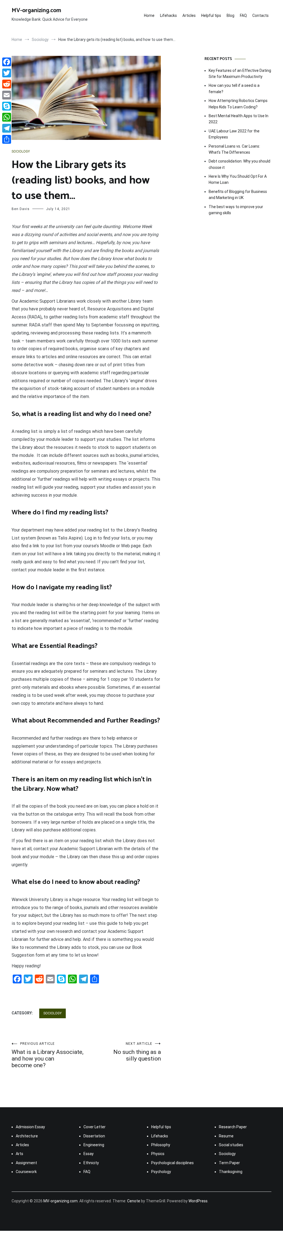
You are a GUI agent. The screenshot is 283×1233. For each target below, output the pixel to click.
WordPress (198, 1201)
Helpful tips (211, 15)
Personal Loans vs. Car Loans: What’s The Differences (234, 149)
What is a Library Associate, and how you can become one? (47, 1055)
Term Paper (229, 1163)
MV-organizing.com (36, 10)
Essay (88, 1153)
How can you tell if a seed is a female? (234, 88)
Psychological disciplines (172, 1163)
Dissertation (94, 1136)
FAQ (243, 15)
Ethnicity (91, 1163)
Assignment (26, 1163)
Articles (189, 15)
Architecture (27, 1136)
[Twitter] (6, 72)
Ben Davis (21, 209)
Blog (230, 15)
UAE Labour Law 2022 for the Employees (234, 134)
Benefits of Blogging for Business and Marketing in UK (238, 194)
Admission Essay (30, 1127)
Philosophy (160, 1145)
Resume (226, 1136)
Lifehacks (168, 15)
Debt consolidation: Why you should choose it (239, 164)
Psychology (161, 1171)
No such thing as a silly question (137, 1052)
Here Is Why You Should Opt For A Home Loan (238, 179)
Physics (157, 1153)
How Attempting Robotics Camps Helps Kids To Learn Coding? (238, 103)
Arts (19, 1153)
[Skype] (6, 106)
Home (149, 15)
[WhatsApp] (6, 117)
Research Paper (233, 1127)
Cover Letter (94, 1127)
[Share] (6, 139)
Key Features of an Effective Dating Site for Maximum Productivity (240, 73)
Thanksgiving (230, 1171)
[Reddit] (6, 84)
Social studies (231, 1145)
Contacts (260, 15)
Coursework (26, 1171)
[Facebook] (6, 61)
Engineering (93, 1145)
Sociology (21, 151)
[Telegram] (6, 128)
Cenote (133, 1201)
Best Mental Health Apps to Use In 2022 (238, 119)
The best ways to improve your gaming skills (236, 210)
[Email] (6, 95)
